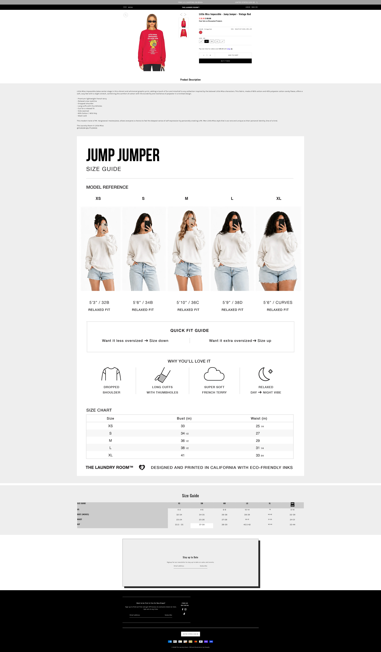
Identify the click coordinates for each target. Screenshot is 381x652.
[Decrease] (203, 55)
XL (222, 41)
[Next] (185, 14)
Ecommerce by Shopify (202, 647)
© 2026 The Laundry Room (180, 647)
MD (212, 41)
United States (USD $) (245, 2)
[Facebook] (182, 609)
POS (190, 647)
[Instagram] (185, 609)
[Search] (256, 2)
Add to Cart (233, 55)
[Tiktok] (184, 613)
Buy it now (225, 61)
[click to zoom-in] (126, 15)
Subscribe (203, 566)
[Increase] (210, 55)
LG (217, 41)
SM (207, 41)
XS (201, 41)
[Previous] (181, 14)
